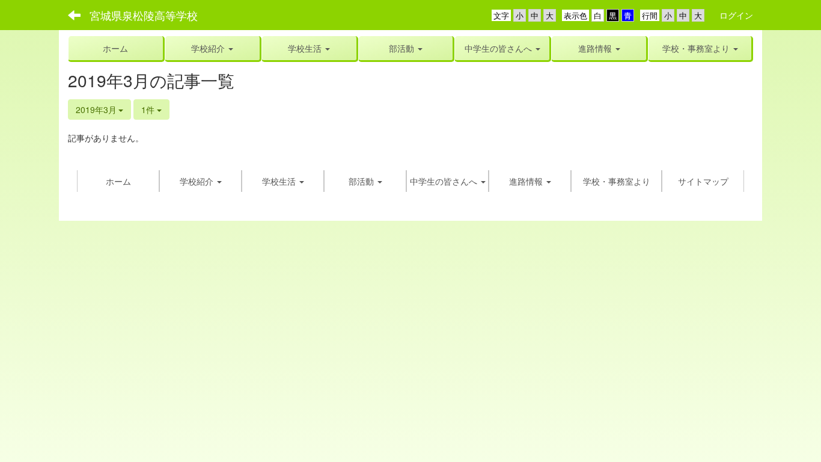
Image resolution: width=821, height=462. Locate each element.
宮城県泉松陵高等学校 (144, 15)
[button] (309, 48)
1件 (149, 109)
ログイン (736, 15)
